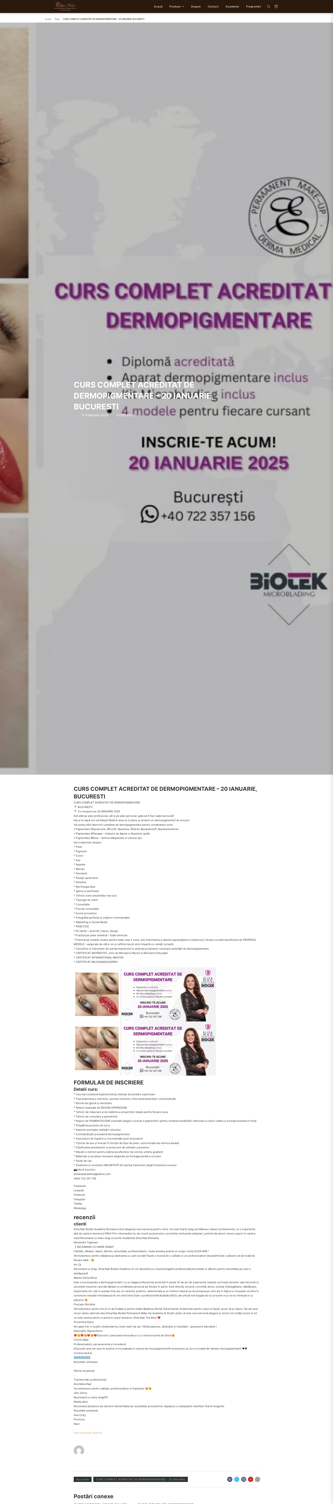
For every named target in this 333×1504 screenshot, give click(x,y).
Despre (196, 6)
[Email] (257, 1479)
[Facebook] (229, 1479)
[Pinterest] (250, 1479)
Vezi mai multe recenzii (88, 1432)
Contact (213, 6)
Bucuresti (82, 1479)
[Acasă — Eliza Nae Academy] (65, 6)
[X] (236, 1479)
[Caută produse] (268, 6)
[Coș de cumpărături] (276, 6)
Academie (232, 6)
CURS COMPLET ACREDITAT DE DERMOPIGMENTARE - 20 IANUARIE (140, 1479)
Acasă (158, 6)
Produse (175, 6)
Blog (57, 19)
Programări (253, 6)
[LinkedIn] (243, 1479)
